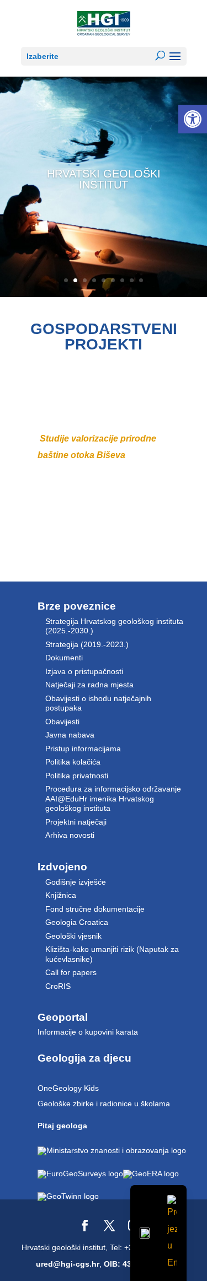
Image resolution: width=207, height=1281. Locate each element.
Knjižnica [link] (60, 895)
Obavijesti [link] (62, 721)
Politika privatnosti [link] (76, 775)
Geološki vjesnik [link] (73, 936)
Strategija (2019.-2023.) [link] (87, 644)
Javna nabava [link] (69, 734)
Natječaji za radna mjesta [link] (89, 684)
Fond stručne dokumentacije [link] (95, 909)
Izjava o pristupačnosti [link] (84, 671)
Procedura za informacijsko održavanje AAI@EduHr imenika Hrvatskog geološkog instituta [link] (113, 798)
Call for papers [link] (71, 972)
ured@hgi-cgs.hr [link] (67, 1264)
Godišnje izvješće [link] (75, 882)
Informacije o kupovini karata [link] (88, 1031)
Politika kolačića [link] (72, 761)
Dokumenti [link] (64, 657)
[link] (192, 119)
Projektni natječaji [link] (76, 821)
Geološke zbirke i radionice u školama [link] (104, 1103)
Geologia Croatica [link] (76, 922)
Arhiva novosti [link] (69, 835)
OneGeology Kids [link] (68, 1088)
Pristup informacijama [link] (83, 748)
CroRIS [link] (58, 986)
